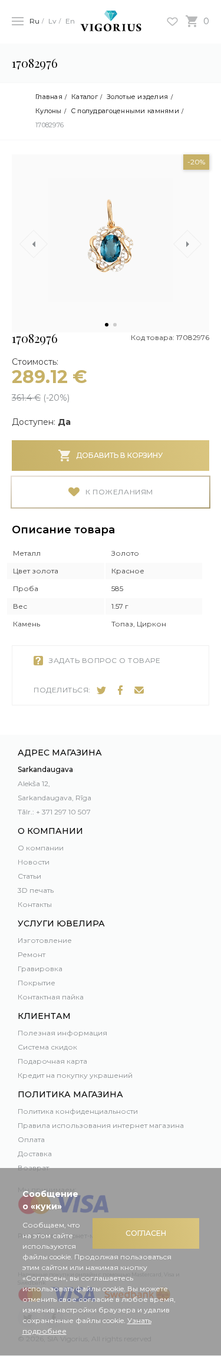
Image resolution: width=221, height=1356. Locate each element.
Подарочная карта (52, 1061)
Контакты (35, 904)
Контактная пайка (51, 996)
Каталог (84, 97)
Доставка (35, 1153)
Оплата (31, 1139)
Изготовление (45, 940)
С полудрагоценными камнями (125, 111)
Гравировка (40, 968)
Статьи (29, 876)
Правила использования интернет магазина (101, 1125)
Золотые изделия (137, 97)
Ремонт (31, 954)
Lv (52, 21)
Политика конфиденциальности (78, 1111)
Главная (48, 97)
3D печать (36, 890)
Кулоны (48, 111)
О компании (41, 847)
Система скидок (47, 1046)
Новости (34, 861)
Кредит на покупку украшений (75, 1075)
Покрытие (36, 982)
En (70, 21)
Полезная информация (62, 1032)
